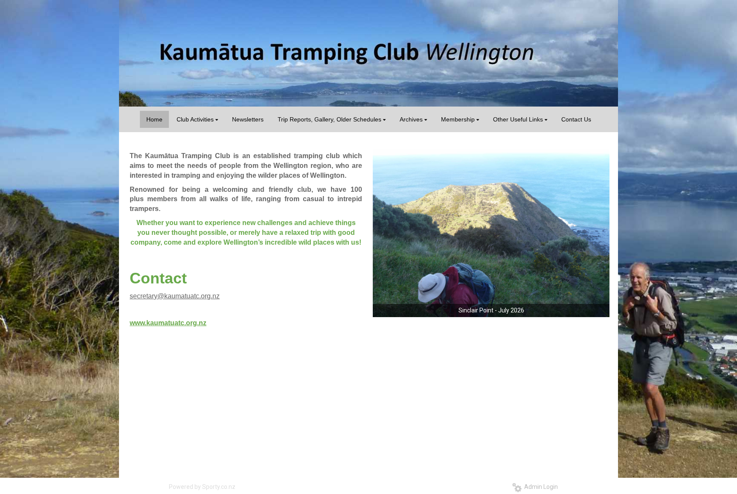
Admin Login (540, 486)
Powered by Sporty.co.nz (202, 486)
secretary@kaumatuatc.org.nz (175, 296)
